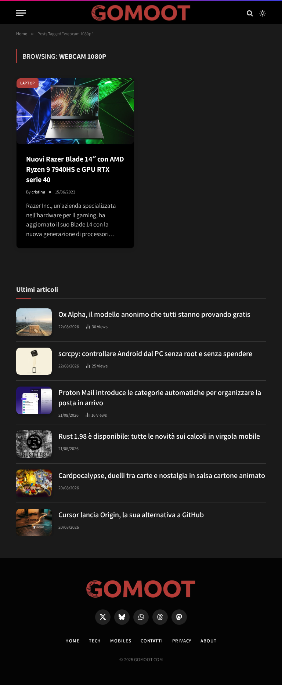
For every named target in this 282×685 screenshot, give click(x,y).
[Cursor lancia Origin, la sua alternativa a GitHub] (34, 522)
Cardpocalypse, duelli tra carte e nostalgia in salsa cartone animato (161, 475)
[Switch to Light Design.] (262, 13)
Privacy (181, 641)
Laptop (27, 83)
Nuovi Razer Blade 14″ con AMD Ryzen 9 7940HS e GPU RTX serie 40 (75, 169)
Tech (95, 641)
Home (72, 641)
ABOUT (208, 641)
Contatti (152, 641)
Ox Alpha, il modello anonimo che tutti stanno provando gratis (154, 314)
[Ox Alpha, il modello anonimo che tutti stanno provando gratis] (34, 322)
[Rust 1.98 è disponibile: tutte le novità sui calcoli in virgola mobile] (34, 444)
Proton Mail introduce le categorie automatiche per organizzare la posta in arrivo (159, 397)
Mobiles (120, 641)
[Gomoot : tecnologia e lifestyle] (141, 13)
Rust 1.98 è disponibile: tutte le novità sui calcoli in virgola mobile (159, 436)
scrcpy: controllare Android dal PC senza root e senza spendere (155, 353)
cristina (38, 192)
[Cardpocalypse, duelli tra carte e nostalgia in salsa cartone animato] (34, 483)
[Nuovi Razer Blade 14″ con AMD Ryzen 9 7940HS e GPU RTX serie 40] (75, 111)
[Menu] (21, 13)
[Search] (249, 13)
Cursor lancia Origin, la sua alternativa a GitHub (131, 514)
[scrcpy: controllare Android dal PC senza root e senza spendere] (34, 361)
